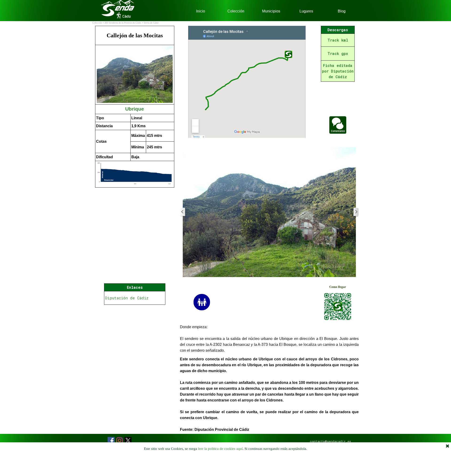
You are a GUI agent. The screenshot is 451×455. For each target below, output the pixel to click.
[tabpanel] (134, 107)
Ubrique (134, 109)
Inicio (200, 11)
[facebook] (111, 440)
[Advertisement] (134, 373)
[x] (128, 440)
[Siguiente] (356, 212)
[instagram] (119, 440)
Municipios (271, 11)
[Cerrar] (447, 446)
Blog (342, 11)
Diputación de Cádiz (126, 297)
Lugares (306, 11)
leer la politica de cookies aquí (220, 449)
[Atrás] (183, 212)
